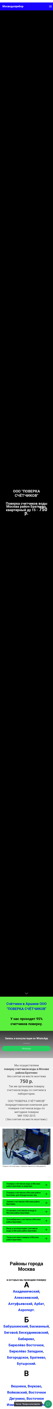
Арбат (39, 1304)
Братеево (37, 1357)
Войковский (17, 1392)
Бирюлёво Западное (26, 1351)
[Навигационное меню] (50, 6)
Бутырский (26, 1364)
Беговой (11, 1332)
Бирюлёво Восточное (26, 1345)
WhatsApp (26, 1048)
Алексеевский (26, 1298)
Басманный (39, 1326)
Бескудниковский (33, 1332)
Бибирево (26, 1339)
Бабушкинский (15, 1326)
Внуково (34, 1386)
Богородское (17, 1357)
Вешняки (18, 1386)
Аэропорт (26, 1310)
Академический (26, 1291)
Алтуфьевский (20, 1304)
